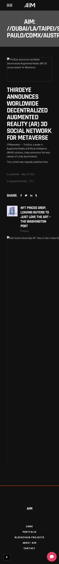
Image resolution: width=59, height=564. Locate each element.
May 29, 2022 (28, 174)
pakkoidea (15, 174)
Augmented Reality (18, 181)
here (45, 162)
